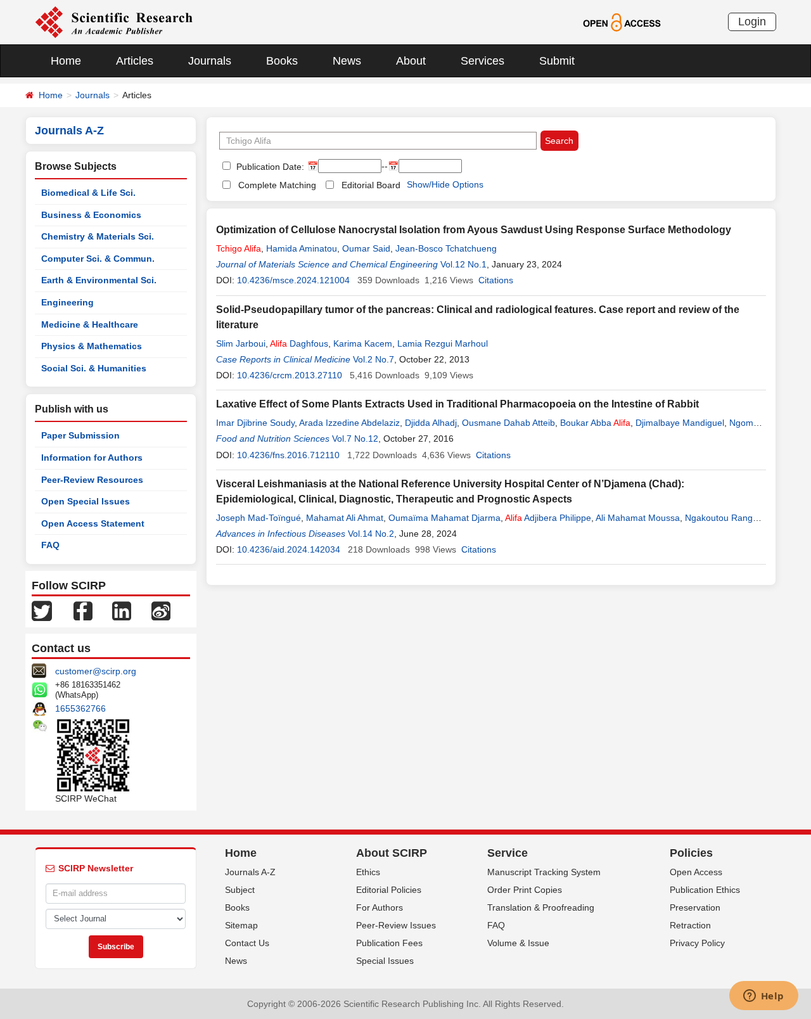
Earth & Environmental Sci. (98, 280)
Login (752, 21)
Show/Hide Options (445, 184)
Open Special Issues (85, 501)
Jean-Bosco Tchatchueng (446, 248)
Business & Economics (91, 215)
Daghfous (299, 343)
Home (66, 60)
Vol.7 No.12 (355, 438)
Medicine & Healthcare (89, 324)
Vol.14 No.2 (371, 534)
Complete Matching (277, 185)
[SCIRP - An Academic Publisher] (114, 21)
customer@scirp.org (95, 671)
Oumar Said (366, 248)
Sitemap (241, 925)
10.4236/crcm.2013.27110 (289, 375)
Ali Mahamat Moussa (638, 518)
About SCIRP (391, 853)
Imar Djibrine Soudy (255, 423)
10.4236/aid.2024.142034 (288, 549)
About (411, 60)
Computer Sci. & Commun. (98, 258)
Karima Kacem (362, 343)
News (347, 60)
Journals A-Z (250, 872)
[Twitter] (42, 610)
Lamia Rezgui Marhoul (442, 343)
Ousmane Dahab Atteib (508, 423)
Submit (557, 60)
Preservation (695, 907)
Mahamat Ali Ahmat (344, 518)
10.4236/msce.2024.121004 (293, 280)
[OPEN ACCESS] (621, 21)
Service (507, 853)
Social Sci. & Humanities (93, 368)
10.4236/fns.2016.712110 (288, 455)
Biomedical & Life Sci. (88, 193)
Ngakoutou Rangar (722, 518)
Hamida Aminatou (301, 248)
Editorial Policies (388, 890)
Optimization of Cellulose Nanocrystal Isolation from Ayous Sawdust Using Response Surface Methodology (473, 229)
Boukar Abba (595, 423)
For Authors (379, 907)
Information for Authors (92, 457)
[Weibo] (160, 610)
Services (482, 60)
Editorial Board (371, 185)
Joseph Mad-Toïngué (258, 518)
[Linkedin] (121, 610)
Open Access (696, 872)
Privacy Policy (697, 943)
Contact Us (247, 943)
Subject (240, 890)
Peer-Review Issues (396, 925)
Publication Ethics (705, 890)
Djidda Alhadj (431, 423)
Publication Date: (269, 167)
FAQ (50, 545)
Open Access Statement (92, 523)
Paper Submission (80, 435)
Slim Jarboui (240, 343)
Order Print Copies (524, 890)
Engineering (67, 302)
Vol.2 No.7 (373, 359)
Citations (495, 280)
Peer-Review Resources (92, 480)
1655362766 (80, 708)
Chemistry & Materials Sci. (97, 236)
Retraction (690, 925)
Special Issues (385, 961)
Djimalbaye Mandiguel (679, 423)
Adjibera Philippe (548, 518)
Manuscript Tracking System (544, 872)
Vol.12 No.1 (463, 264)
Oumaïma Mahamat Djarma (444, 518)
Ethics (368, 872)
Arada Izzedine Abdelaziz (349, 423)
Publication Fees (389, 943)
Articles (134, 60)
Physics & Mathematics (91, 346)
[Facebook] (83, 610)
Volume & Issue (518, 943)
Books (282, 60)
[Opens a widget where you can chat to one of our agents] (763, 997)
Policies (691, 853)
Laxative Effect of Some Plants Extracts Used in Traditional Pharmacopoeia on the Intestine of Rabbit (457, 404)
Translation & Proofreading (540, 907)
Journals (209, 60)
